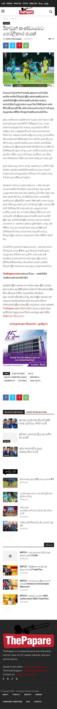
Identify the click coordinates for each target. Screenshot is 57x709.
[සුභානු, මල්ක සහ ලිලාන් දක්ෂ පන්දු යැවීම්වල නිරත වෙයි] (10, 423)
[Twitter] (12, 45)
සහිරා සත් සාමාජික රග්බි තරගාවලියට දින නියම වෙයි (36, 510)
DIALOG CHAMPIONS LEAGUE (15, 377)
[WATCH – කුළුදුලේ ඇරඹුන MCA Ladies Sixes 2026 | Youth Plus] (10, 599)
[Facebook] (6, 45)
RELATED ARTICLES (14, 412)
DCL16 (30, 373)
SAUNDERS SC (9, 380)
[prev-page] (5, 463)
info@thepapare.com (26, 674)
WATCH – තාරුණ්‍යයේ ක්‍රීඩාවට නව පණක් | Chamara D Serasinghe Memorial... (35, 584)
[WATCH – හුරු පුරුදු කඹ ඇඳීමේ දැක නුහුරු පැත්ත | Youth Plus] (10, 556)
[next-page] (9, 463)
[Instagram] (7, 678)
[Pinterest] (19, 45)
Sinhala (14, 18)
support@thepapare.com (36, 670)
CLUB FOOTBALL (18, 373)
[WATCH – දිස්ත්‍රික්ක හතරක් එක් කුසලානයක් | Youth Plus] (10, 570)
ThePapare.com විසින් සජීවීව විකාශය (21, 308)
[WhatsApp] (26, 45)
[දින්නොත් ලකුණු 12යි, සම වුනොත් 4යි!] (10, 483)
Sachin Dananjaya (14, 39)
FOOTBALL (22, 380)
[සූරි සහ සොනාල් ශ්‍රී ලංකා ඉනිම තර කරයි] (10, 437)
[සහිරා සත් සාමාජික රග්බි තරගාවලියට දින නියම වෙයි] (10, 511)
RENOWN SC (34, 377)
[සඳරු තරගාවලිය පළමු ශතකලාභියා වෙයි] (10, 452)
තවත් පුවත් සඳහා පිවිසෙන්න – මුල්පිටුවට (29, 323)
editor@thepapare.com (36, 666)
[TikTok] (12, 678)
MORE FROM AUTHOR (36, 412)
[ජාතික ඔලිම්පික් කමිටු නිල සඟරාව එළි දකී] (10, 526)
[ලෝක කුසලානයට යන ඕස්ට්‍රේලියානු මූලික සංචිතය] (10, 497)
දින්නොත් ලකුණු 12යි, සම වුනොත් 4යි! (37, 479)
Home (5, 18)
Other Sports (35, 380)
